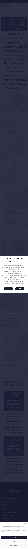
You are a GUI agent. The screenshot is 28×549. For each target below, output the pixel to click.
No (20, 288)
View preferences (14, 545)
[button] (26, 523)
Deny (14, 541)
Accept (14, 537)
